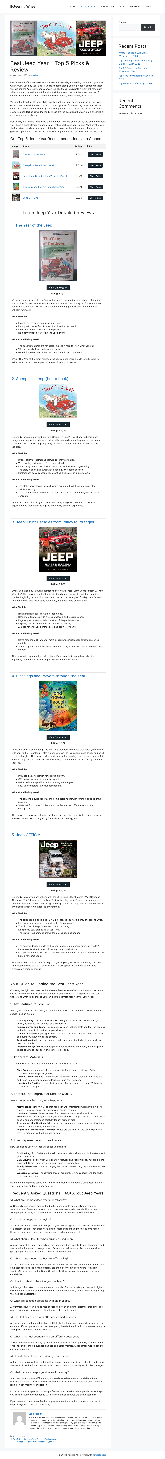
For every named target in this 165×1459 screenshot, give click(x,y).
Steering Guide (107, 6)
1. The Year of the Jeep (32, 225)
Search (122, 22)
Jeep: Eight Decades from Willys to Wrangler (46, 176)
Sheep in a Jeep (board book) (38, 165)
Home (72, 6)
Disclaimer (135, 6)
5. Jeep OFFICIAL (27, 835)
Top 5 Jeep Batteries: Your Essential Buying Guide (34, 1439)
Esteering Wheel (23, 6)
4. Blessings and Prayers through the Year (48, 676)
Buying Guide (86, 6)
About (122, 6)
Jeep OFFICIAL (30, 197)
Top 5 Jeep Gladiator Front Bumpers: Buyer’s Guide (35, 1442)
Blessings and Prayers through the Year (43, 187)
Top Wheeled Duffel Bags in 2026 (136, 83)
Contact (148, 6)
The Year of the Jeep (34, 154)
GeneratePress (99, 1455)
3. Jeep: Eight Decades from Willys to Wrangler (53, 522)
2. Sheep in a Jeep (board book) (40, 378)
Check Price (95, 154)
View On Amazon (58, 287)
